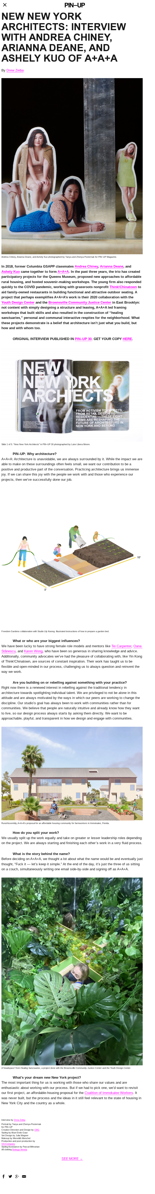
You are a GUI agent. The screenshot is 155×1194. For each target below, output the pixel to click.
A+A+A (63, 272)
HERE (127, 339)
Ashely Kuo (10, 272)
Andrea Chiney (86, 266)
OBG (36, 1130)
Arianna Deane (111, 266)
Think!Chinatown (123, 287)
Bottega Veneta (19, 1149)
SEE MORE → (72, 1158)
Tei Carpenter (121, 646)
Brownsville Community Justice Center (79, 302)
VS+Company (8, 1144)
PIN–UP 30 (83, 339)
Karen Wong (33, 651)
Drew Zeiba (15, 70)
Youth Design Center (18, 302)
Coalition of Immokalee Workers (109, 1093)
